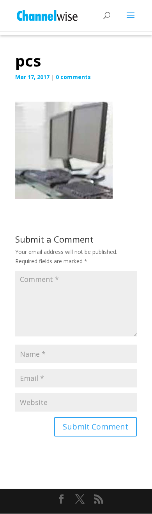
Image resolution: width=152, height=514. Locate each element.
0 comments (73, 77)
